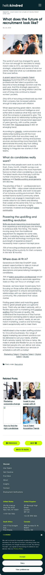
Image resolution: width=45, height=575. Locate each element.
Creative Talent (27, 354)
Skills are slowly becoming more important (21, 224)
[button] (41, 535)
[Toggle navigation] (40, 5)
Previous (12, 443)
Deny (22, 563)
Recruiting (19, 364)
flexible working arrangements (28, 179)
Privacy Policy (18, 549)
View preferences (22, 569)
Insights (6, 12)
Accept (22, 557)
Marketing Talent (11, 354)
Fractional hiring (22, 125)
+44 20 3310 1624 (30, 516)
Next (32, 443)
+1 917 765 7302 (9, 514)
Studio (26, 356)
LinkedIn (18, 131)
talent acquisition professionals (22, 277)
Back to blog (22, 449)
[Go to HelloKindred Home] (12, 5)
